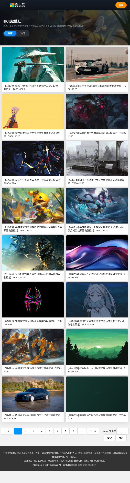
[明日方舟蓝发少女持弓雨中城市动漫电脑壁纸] (97, 158)
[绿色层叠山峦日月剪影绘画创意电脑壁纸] (97, 346)
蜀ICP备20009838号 (87, 464)
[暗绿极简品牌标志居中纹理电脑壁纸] (97, 394)
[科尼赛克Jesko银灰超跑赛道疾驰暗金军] (97, 64)
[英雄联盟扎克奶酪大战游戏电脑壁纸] (33, 346)
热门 (22, 33)
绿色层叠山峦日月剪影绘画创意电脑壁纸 (100, 368)
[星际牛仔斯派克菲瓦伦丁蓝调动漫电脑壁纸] (33, 158)
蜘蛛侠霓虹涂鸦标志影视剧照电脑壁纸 (35, 321)
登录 (121, 5)
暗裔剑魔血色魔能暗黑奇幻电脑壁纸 (98, 132)
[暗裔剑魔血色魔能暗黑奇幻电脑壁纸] (97, 111)
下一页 (93, 431)
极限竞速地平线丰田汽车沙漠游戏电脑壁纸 (37, 415)
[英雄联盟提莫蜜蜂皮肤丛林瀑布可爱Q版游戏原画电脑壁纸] (33, 205)
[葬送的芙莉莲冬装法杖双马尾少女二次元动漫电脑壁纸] (97, 299)
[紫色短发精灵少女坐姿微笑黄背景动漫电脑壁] (33, 111)
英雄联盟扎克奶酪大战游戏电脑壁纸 (34, 368)
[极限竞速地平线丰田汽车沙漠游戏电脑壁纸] (33, 394)
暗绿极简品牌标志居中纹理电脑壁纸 (98, 415)
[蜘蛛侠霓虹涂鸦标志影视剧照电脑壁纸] (33, 299)
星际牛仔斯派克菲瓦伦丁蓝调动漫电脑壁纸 (37, 179)
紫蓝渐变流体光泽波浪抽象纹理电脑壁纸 (100, 274)
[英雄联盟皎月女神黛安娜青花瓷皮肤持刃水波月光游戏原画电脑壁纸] (97, 205)
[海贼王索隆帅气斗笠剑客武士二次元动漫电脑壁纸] (33, 64)
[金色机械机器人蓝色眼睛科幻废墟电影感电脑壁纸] (33, 253)
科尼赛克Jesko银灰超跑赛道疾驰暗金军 (100, 85)
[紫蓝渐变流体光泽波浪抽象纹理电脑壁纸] (97, 253)
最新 (10, 33)
